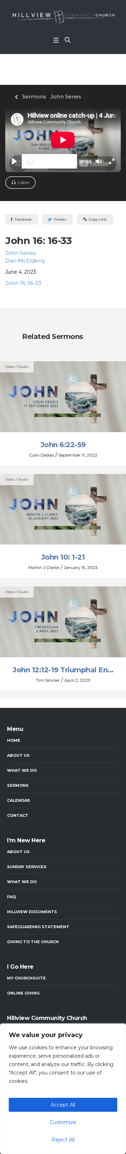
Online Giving (23, 993)
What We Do (22, 770)
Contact (17, 815)
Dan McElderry (25, 260)
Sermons (29, 96)
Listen (24, 182)
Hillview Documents (32, 911)
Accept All (63, 1105)
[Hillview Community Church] (63, 16)
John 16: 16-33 (23, 283)
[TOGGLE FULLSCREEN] (111, 161)
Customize (63, 1122)
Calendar (18, 800)
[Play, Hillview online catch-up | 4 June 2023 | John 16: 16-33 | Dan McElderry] (14, 161)
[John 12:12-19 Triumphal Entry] (63, 621)
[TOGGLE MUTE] (98, 161)
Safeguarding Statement (38, 926)
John (65, 96)
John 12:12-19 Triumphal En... (63, 670)
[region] (63, 1088)
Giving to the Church (33, 941)
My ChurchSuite (26, 978)
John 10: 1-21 (63, 557)
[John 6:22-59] (63, 396)
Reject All (63, 1140)
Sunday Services (27, 866)
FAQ (11, 896)
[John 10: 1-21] (63, 508)
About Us (18, 755)
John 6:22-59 (63, 445)
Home (13, 740)
